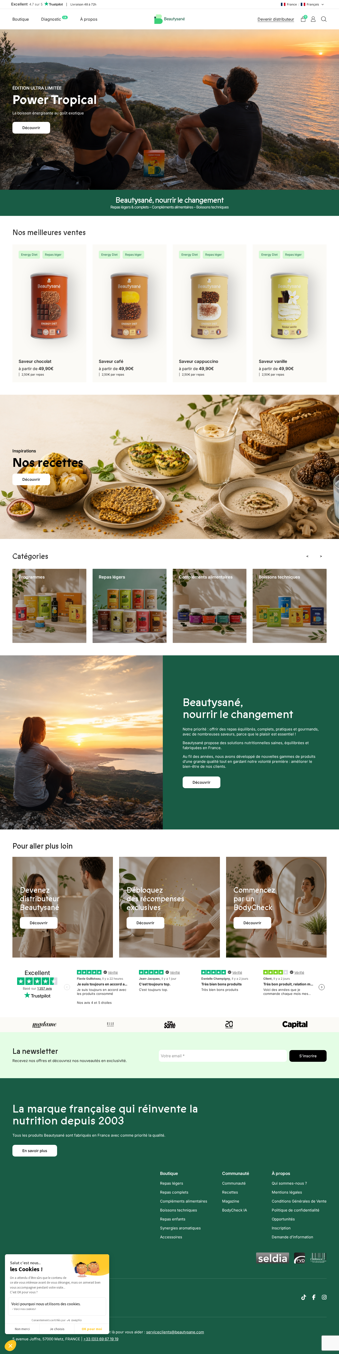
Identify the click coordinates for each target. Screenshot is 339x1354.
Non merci (22, 1329)
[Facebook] (314, 1297)
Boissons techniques (178, 1210)
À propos (88, 19)
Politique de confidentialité (295, 1210)
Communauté (234, 1183)
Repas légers (171, 1183)
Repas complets (174, 1192)
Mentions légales (287, 1192)
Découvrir (31, 127)
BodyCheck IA (234, 1210)
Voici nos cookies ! (25, 1309)
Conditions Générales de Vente (299, 1201)
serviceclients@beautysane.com (175, 1332)
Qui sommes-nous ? (289, 1183)
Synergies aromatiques (180, 1227)
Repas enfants (172, 1219)
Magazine (230, 1201)
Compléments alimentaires (183, 1201)
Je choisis (57, 1329)
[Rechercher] (324, 19)
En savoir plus (34, 1150)
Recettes (230, 1192)
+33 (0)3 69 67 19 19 (100, 1339)
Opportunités (283, 1219)
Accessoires (171, 1236)
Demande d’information (292, 1236)
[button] (10, 1346)
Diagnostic (53, 19)
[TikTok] (303, 1297)
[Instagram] (324, 1297)
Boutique (20, 19)
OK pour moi (92, 1329)
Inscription (281, 1227)
